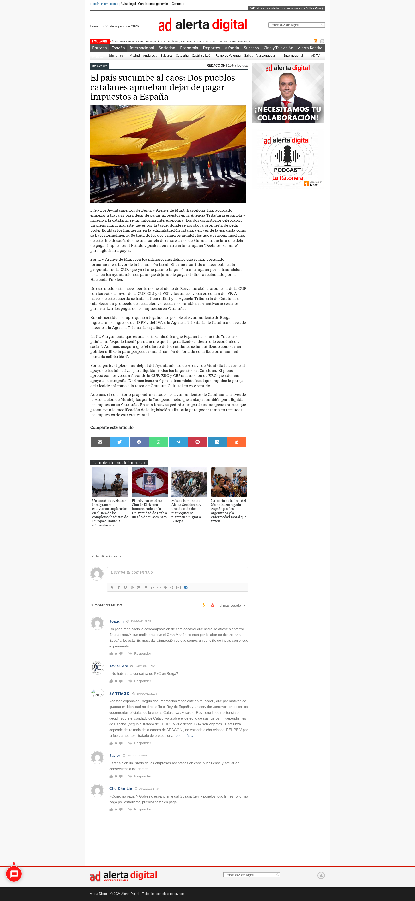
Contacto (178, 4)
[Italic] (118, 588)
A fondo (232, 47)
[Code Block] (159, 588)
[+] (178, 587)
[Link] (165, 588)
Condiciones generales (154, 4)
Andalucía (150, 55)
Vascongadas (265, 55)
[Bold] (112, 588)
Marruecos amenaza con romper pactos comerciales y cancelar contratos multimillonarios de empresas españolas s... (186, 41)
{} (172, 587)
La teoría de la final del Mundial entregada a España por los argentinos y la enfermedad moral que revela (228, 510)
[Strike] (132, 588)
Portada (99, 47)
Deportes (211, 47)
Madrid (134, 55)
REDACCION (216, 65)
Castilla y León (202, 55)
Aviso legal (128, 4)
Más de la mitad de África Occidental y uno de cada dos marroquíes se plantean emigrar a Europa (186, 510)
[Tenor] (186, 588)
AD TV (315, 55)
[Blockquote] (152, 588)
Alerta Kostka (310, 47)
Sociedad (167, 47)
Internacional (142, 47)
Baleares (166, 55)
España (118, 47)
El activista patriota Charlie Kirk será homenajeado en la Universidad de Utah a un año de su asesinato (149, 508)
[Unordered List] (145, 588)
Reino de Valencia (228, 55)
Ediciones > (116, 55)
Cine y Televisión (278, 47)
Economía (189, 47)
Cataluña (182, 55)
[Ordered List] (138, 588)
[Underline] (125, 588)
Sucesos (251, 47)
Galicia (248, 55)
